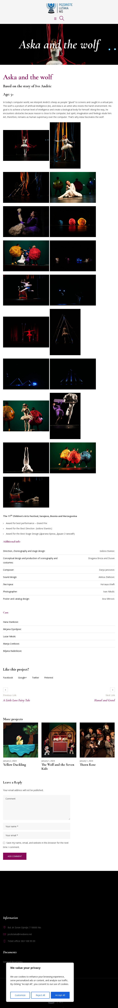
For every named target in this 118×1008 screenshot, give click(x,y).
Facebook (8, 677)
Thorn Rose (88, 765)
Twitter (35, 677)
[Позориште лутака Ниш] (59, 8)
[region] (40, 982)
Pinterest (48, 677)
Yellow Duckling (14, 765)
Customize (20, 995)
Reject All (40, 995)
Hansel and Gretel (104, 700)
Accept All (60, 995)
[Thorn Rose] (97, 740)
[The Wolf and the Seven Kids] (58, 740)
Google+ (22, 677)
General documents (13, 961)
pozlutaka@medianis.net (20, 934)
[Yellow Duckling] (20, 740)
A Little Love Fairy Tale (16, 700)
